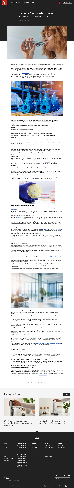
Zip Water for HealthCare (22, 454)
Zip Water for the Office (21, 449)
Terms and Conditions (25, 486)
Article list (66, 394)
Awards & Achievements (8, 452)
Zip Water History (7, 450)
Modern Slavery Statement (54, 486)
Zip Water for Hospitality (22, 452)
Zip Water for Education (21, 458)
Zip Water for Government (22, 456)
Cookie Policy (45, 486)
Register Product (48, 450)
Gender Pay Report (33, 486)
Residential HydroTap (21, 445)
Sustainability (6, 454)
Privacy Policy (39, 486)
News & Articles (34, 447)
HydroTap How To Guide (49, 452)
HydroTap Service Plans (49, 447)
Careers (5, 449)
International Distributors (8, 458)
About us (5, 445)
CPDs (32, 445)
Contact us (60, 445)
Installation (47, 449)
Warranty (61, 485)
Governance (6, 456)
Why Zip (5, 447)
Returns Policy (47, 454)
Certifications (6, 460)
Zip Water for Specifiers (21, 450)
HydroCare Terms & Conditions (15, 486)
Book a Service (47, 445)
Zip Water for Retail (21, 460)
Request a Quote (61, 447)
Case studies (33, 449)
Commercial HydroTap (21, 447)
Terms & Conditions (48, 456)
